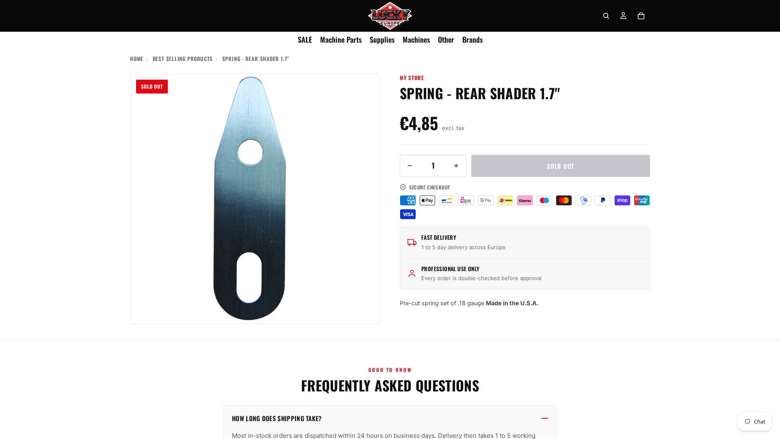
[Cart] (641, 16)
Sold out (560, 165)
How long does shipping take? (277, 418)
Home (136, 58)
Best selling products (183, 58)
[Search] (606, 16)
